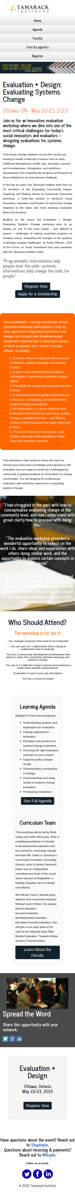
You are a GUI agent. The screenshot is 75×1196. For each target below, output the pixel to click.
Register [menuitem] (37, 55)
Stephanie (39, 1144)
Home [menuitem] (37, 20)
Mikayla (48, 1154)
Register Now (37, 1106)
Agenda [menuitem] (37, 29)
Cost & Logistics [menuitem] (37, 46)
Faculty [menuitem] (37, 38)
